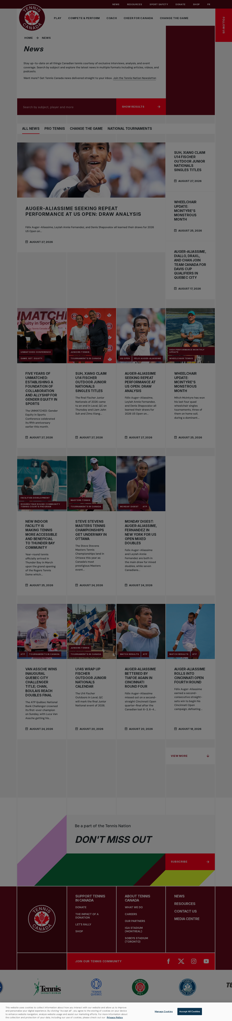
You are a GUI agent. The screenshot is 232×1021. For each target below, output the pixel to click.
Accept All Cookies (189, 1011)
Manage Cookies (164, 1011)
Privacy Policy (115, 1017)
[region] (116, 1011)
